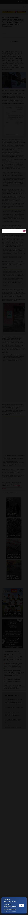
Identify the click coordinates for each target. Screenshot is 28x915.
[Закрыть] (24, 231)
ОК (21, 905)
